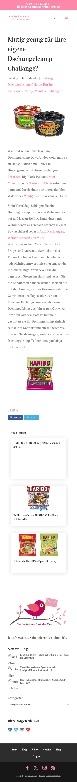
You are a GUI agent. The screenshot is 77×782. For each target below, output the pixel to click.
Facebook (17, 417)
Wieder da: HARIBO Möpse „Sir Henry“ (35, 561)
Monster (40, 91)
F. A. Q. (35, 749)
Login (36, 756)
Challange (47, 78)
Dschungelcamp (19, 85)
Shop (58, 749)
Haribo (48, 85)
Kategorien (15, 698)
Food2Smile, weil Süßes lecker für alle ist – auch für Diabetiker (44, 656)
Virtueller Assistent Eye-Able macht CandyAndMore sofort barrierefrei (38, 669)
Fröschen (14, 177)
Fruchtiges (13, 78)
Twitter (33, 417)
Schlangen (55, 91)
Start (14, 749)
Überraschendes (29, 78)
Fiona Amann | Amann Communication (43, 775)
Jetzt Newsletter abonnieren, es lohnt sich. (37, 638)
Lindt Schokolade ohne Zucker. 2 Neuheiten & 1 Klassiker (43, 681)
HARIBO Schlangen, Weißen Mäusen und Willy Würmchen (36, 237)
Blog (24, 749)
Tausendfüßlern (40, 183)
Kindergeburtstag (20, 91)
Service (47, 749)
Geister (36, 85)
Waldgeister (32, 196)
